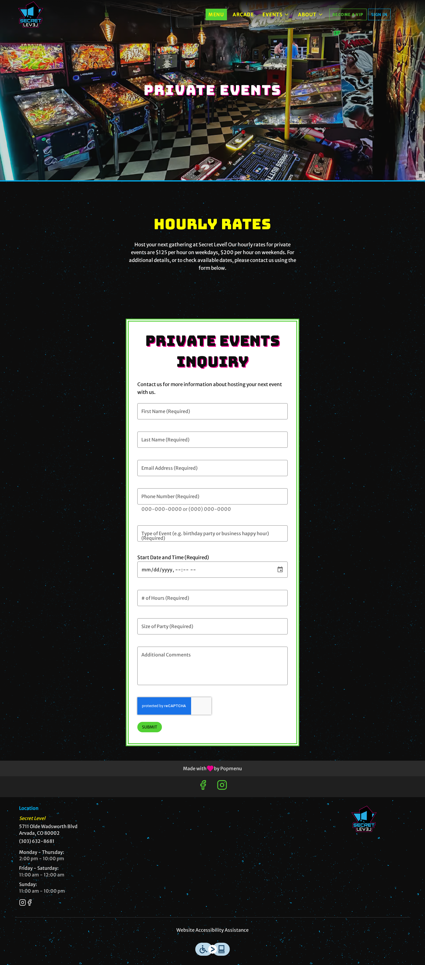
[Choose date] (280, 570)
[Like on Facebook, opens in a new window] (203, 786)
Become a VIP (347, 14)
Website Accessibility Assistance (212, 930)
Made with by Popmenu (123, 768)
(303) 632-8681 (36, 841)
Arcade (243, 14)
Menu (216, 14)
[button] (276, 14)
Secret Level (364, 819)
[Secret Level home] (31, 14)
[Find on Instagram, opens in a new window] (222, 786)
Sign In (379, 14)
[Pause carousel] (420, 175)
